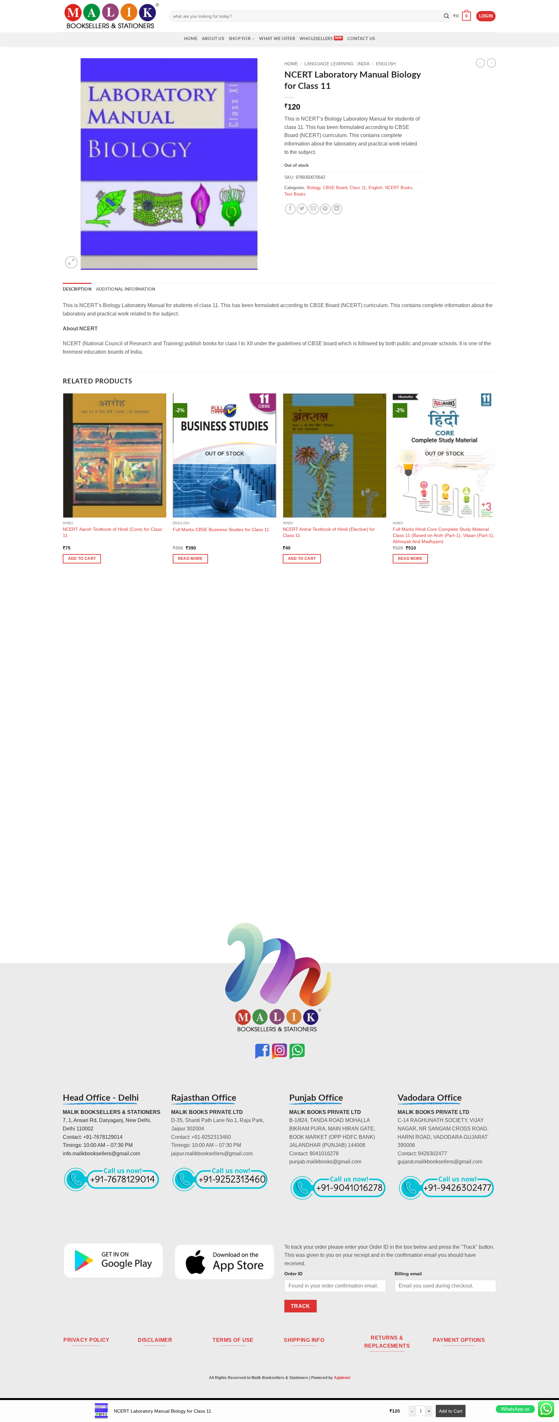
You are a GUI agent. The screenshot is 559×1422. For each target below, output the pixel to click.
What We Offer (277, 39)
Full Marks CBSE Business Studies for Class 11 (221, 529)
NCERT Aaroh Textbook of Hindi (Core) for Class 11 (112, 532)
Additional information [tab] (126, 289)
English (386, 63)
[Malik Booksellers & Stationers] (111, 16)
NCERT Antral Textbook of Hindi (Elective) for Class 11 (329, 532)
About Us (213, 39)
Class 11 (358, 187)
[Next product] (480, 62)
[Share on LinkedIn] (337, 209)
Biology (314, 187)
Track (300, 1306)
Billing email (408, 1273)
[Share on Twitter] (302, 209)
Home (190, 39)
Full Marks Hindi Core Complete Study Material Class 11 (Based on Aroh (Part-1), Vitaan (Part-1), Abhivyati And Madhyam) (443, 535)
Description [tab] (77, 289)
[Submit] (446, 16)
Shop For (239, 39)
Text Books (295, 194)
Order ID (293, 1273)
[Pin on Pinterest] (325, 209)
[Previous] (63, 664)
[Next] (496, 664)
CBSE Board (335, 187)
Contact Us (361, 39)
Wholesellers (316, 39)
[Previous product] (491, 62)
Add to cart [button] (82, 559)
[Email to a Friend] (313, 209)
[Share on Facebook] (290, 209)
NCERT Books (398, 187)
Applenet (342, 1377)
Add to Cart (450, 1411)
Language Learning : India (336, 63)
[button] (462, 16)
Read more (190, 559)
